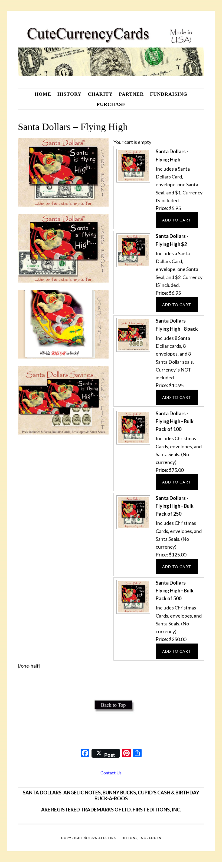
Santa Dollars (111, 49)
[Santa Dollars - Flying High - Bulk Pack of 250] (132, 528)
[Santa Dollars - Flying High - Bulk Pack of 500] (132, 613)
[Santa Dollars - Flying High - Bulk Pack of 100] (132, 444)
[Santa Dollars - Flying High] (132, 182)
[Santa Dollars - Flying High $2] (132, 266)
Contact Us (111, 772)
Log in (155, 838)
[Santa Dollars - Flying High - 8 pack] (132, 351)
